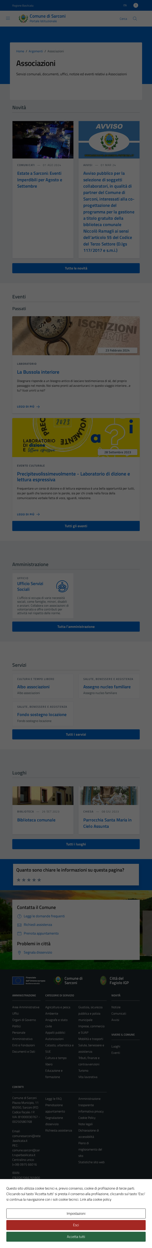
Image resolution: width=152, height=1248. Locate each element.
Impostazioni (76, 1213)
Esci (76, 1225)
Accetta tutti (76, 1236)
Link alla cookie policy (95, 1199)
